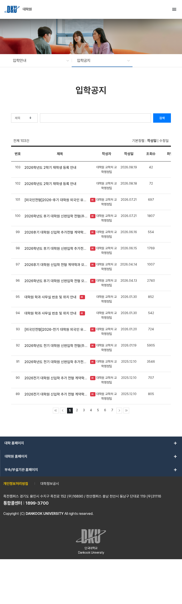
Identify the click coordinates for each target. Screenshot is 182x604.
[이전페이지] (63, 410)
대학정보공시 (49, 484)
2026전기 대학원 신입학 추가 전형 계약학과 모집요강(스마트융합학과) (56, 378)
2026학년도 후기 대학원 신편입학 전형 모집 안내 (56, 281)
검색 (162, 118)
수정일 (164, 141)
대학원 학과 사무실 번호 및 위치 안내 (50, 297)
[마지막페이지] (126, 410)
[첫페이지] (56, 410)
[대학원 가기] (12, 9)
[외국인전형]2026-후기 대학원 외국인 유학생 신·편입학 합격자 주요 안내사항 (56, 200)
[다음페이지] (119, 410)
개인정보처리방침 (15, 484)
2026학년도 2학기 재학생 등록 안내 (50, 167)
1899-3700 (37, 503)
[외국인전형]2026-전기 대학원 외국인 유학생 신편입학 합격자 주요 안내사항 (56, 329)
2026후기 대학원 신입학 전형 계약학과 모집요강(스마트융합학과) (56, 265)
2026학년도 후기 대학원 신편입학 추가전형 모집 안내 (56, 248)
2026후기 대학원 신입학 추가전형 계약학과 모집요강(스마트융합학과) (56, 232)
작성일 (151, 141)
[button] (38, 60)
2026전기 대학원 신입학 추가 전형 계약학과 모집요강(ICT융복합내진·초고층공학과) (56, 394)
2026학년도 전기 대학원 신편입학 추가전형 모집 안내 (56, 362)
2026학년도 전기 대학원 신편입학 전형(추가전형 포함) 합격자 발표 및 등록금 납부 (56, 346)
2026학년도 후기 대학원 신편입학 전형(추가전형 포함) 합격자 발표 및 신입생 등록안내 (56, 216)
